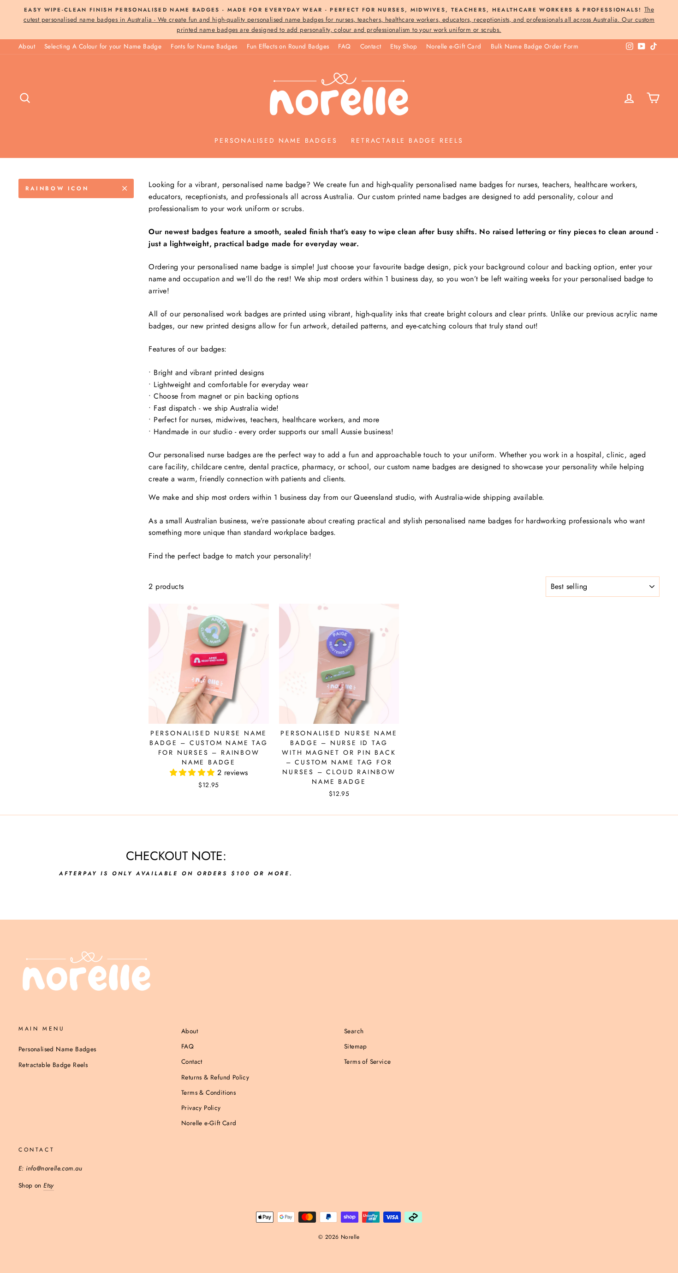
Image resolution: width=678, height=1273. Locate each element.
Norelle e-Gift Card (454, 46)
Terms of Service (367, 1061)
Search (353, 1031)
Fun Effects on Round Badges (288, 46)
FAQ (344, 46)
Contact (370, 46)
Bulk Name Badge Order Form (534, 46)
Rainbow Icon (57, 188)
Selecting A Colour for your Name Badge (102, 46)
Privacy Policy (201, 1107)
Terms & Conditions (208, 1092)
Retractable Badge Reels (407, 140)
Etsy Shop (403, 46)
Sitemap (355, 1046)
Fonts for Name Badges (204, 46)
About (26, 46)
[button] (193, 772)
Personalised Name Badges (275, 140)
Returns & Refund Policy (215, 1077)
